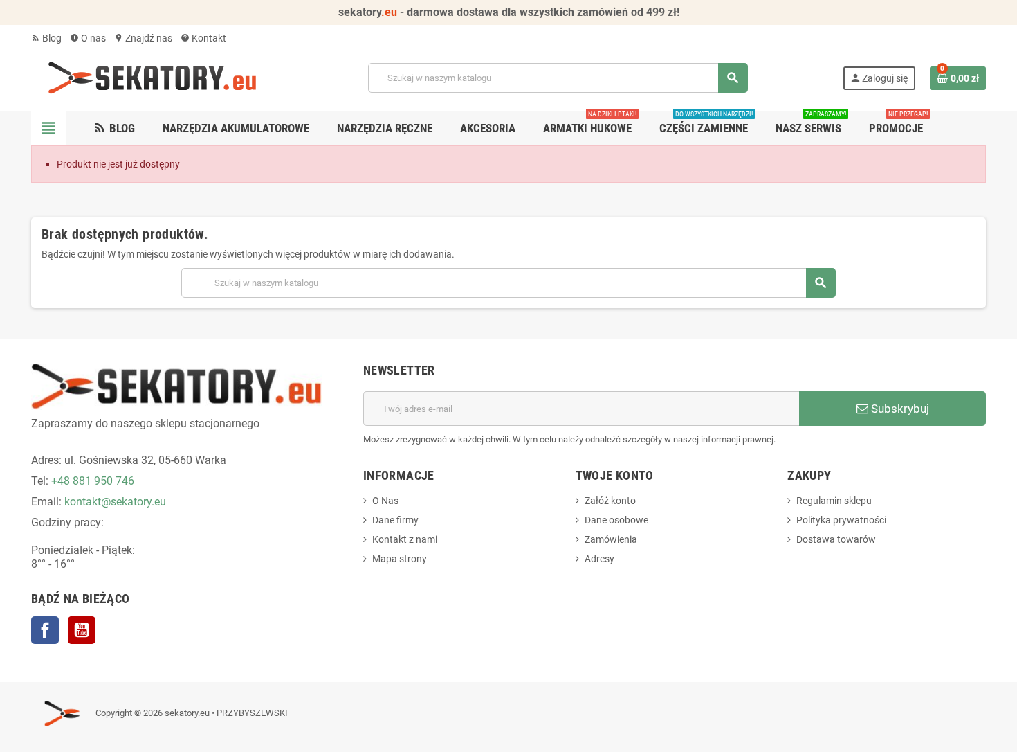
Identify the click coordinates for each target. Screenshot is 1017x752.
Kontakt (203, 38)
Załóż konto (610, 500)
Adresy (599, 558)
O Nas (385, 500)
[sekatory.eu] (152, 76)
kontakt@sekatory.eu (115, 501)
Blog (46, 38)
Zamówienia (611, 539)
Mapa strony (399, 558)
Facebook (45, 630)
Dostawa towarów (836, 539)
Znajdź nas (143, 38)
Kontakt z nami (404, 539)
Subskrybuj (898, 408)
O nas (88, 38)
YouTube (81, 630)
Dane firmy (395, 520)
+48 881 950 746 (92, 480)
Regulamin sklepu (834, 500)
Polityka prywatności (841, 520)
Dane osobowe (616, 520)
